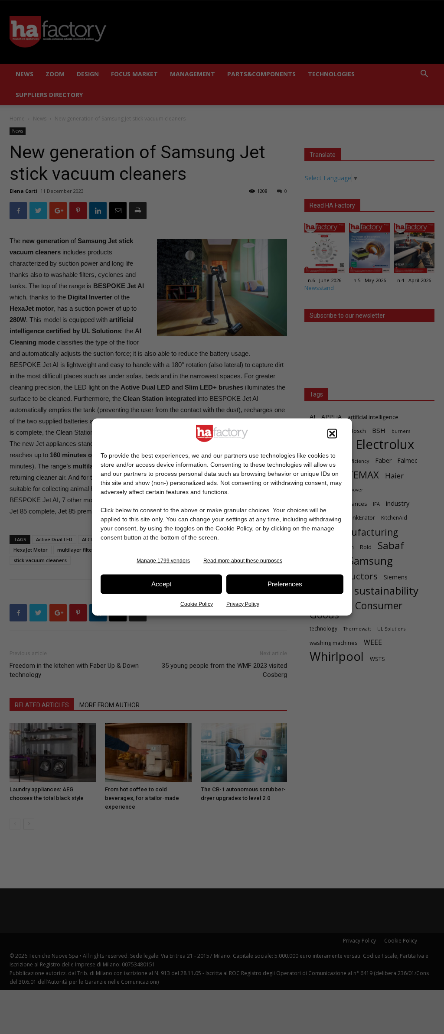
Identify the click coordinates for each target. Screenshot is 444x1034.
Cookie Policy (196, 604)
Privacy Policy (242, 604)
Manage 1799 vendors (163, 560)
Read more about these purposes (242, 560)
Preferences (285, 584)
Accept (161, 584)
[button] (332, 433)
